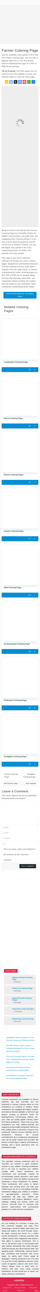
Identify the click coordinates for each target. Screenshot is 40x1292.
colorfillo (19, 1280)
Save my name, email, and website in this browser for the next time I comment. (19, 854)
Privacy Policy (20, 1288)
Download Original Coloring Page (20, 295)
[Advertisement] (20, 22)
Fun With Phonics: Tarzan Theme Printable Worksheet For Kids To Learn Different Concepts (20, 1048)
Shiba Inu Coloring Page (22, 988)
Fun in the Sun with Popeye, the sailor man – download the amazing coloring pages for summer (20, 1059)
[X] (15, 82)
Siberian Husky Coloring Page (22, 978)
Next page (30, 783)
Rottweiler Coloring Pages (23, 1009)
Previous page (12, 783)
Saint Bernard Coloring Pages (22, 999)
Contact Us (7, 1288)
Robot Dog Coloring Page (23, 1019)
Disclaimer (33, 1288)
